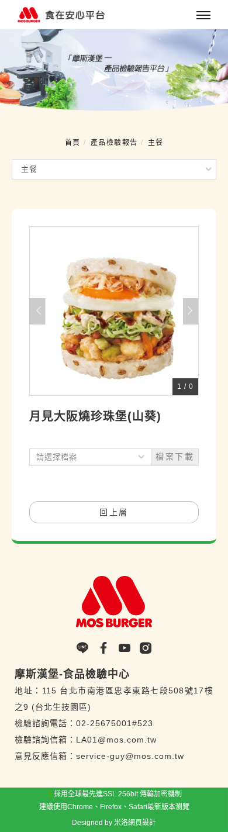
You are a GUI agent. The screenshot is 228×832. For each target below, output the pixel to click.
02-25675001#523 (114, 723)
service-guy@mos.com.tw (130, 756)
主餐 (156, 143)
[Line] (86, 648)
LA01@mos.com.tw (116, 739)
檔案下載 (175, 456)
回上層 (114, 512)
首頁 (73, 143)
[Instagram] (145, 648)
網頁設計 (142, 823)
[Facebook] (107, 648)
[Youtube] (128, 648)
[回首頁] (72, 15)
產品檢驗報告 (114, 143)
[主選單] (203, 16)
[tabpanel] (114, 70)
